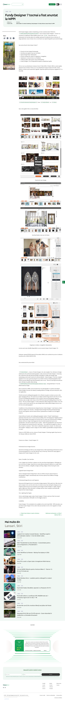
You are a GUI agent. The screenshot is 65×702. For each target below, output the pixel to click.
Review (19, 531)
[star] (17, 648)
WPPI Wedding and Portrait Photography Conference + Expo (33, 383)
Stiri (10, 11)
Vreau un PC (52, 4)
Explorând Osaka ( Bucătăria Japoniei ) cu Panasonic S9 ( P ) (34, 588)
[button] (63, 282)
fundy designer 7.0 (35, 23)
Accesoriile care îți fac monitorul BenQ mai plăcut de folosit (34, 605)
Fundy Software (45, 102)
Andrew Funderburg (27, 23)
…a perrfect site (6, 698)
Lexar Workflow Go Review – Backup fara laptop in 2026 (33, 552)
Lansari (7, 11)
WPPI (54, 23)
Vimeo (55, 102)
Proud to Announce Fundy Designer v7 (29, 102)
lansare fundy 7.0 (49, 23)
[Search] (22, 4)
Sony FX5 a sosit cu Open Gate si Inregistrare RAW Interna (33, 561)
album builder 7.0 (19, 23)
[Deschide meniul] (61, 4)
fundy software (42, 23)
